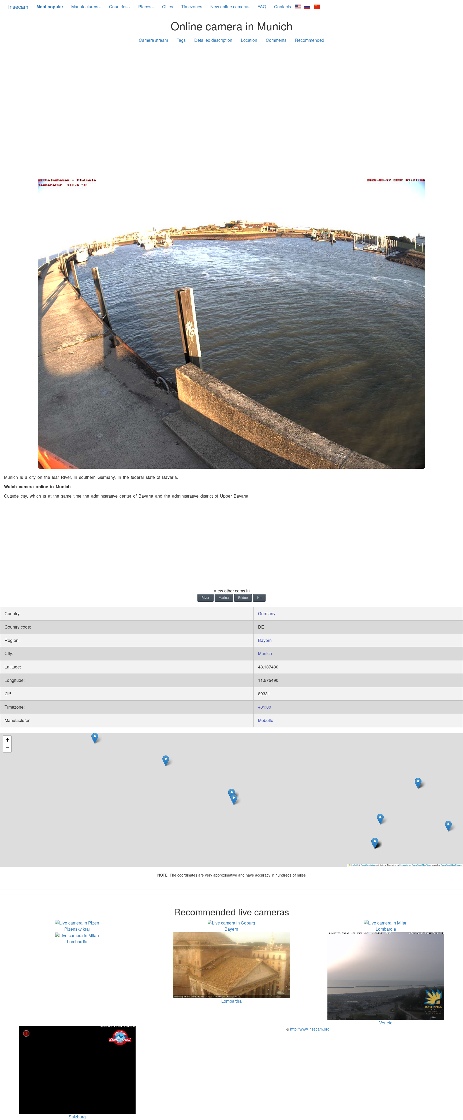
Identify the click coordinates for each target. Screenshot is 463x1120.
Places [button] (144, 6)
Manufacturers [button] (84, 6)
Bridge (243, 598)
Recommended (309, 40)
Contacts (282, 6)
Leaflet (353, 864)
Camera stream (153, 40)
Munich (265, 653)
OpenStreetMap (368, 864)
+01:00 (264, 707)
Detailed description (213, 40)
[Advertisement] (231, 88)
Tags (181, 40)
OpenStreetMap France (451, 864)
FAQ (261, 6)
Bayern (265, 640)
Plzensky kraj (77, 929)
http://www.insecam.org (309, 1029)
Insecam (18, 6)
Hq (259, 598)
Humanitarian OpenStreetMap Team (415, 864)
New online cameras (229, 6)
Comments (276, 40)
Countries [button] (118, 6)
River (205, 598)
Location (249, 40)
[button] (448, 826)
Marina (224, 598)
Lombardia (386, 929)
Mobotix (265, 720)
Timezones (191, 6)
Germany (266, 613)
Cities (167, 6)
